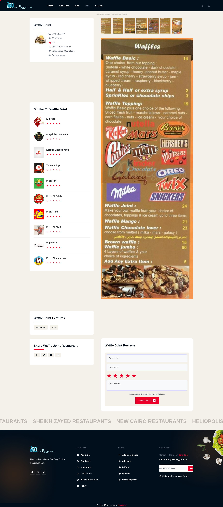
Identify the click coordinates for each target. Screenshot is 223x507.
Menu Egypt (182, 476)
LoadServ (122, 505)
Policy (83, 486)
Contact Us (86, 473)
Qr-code (126, 473)
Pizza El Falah (54, 196)
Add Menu (64, 5)
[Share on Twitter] (44, 355)
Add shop (126, 461)
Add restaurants (130, 455)
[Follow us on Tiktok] (44, 472)
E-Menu (99, 5)
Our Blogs (85, 461)
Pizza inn (51, 180)
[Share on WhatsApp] (58, 355)
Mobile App (86, 467)
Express (50, 119)
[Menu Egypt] (19, 5)
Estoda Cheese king (57, 150)
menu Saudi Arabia (89, 480)
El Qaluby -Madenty (57, 134)
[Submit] (191, 468)
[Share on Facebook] (37, 355)
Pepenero (51, 242)
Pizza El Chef (53, 227)
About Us (85, 455)
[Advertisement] (62, 84)
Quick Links (81, 447)
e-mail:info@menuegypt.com (173, 459)
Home (50, 5)
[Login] (209, 5)
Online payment (129, 480)
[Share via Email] (51, 355)
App (77, 5)
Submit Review (145, 401)
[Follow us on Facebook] (32, 472)
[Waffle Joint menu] (106, 26)
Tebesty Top (53, 165)
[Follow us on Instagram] (38, 472)
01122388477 (58, 34)
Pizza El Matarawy (56, 258)
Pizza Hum (52, 211)
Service (121, 447)
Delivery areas (58, 55)
